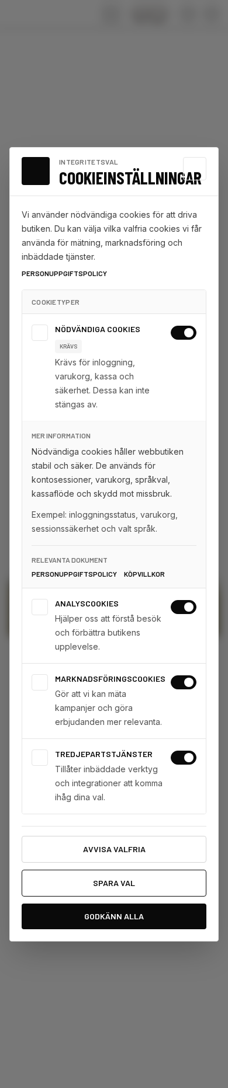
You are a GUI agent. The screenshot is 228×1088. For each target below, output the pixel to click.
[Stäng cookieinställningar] (194, 168)
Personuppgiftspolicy (64, 273)
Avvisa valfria (114, 849)
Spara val (114, 883)
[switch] (183, 333)
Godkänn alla (114, 916)
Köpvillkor (144, 574)
